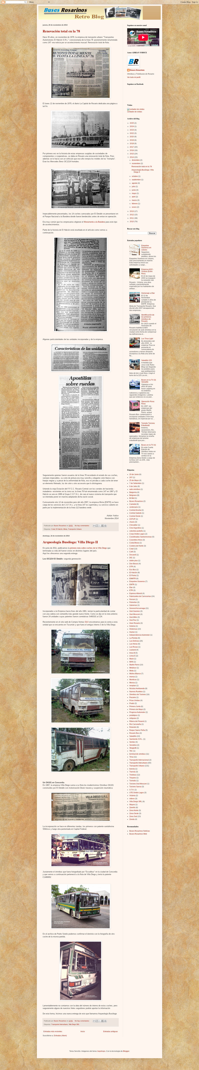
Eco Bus (132, 570)
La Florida (133, 638)
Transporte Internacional (139, 760)
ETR (131, 590)
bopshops (101, 1051)
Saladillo (132, 736)
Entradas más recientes (52, 1031)
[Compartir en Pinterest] (105, 525)
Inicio (83, 1031)
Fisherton (133, 602)
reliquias (132, 718)
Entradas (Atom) (60, 1036)
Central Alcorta (135, 510)
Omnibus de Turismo (137, 694)
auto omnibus (134, 489)
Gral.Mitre (133, 617)
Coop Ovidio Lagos (137, 534)
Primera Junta (134, 706)
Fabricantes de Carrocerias (140, 596)
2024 (132, 126)
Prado (131, 703)
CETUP (132, 519)
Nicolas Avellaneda (137, 688)
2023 (132, 130)
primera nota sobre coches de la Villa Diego (88, 548)
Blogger (126, 1051)
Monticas (133, 680)
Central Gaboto (135, 513)
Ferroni (132, 599)
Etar (131, 587)
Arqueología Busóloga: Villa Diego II (70, 541)
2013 (132, 211)
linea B (132, 653)
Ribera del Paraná (136, 721)
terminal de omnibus (137, 754)
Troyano (132, 778)
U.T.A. (131, 790)
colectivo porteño (136, 531)
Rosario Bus (134, 733)
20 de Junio (134, 474)
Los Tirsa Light (147, 339)
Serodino (133, 745)
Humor (132, 632)
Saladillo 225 (146, 360)
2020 (132, 137)
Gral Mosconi (134, 614)
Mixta (65, 529)
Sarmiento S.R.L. (136, 739)
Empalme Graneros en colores (146, 248)
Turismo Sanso (135, 787)
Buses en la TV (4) (148, 445)
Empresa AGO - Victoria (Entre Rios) (147, 271)
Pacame (132, 697)
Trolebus (132, 775)
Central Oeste (134, 516)
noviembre (136, 163)
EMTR (131, 584)
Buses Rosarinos (137, 70)
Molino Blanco (135, 674)
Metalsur (132, 668)
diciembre (136, 160)
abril (134, 197)
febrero (135, 204)
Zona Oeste (134, 813)
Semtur (132, 742)
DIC (130, 558)
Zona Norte (133, 810)
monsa (132, 677)
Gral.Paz (132, 620)
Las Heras (133, 644)
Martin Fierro (134, 665)
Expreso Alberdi (135, 593)
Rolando (132, 727)
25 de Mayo (134, 480)
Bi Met (131, 498)
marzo (134, 200)
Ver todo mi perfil (133, 77)
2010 (132, 222)
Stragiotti (132, 748)
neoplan (132, 686)
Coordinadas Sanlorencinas (140, 537)
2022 (132, 133)
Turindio (132, 781)
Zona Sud (133, 816)
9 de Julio (133, 486)
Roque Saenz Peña (137, 730)
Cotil (131, 552)
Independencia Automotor (139, 635)
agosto (135, 183)
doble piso (133, 561)
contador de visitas (134, 112)
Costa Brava (134, 543)
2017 (132, 147)
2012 (132, 215)
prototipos (133, 715)
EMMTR (132, 579)
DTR (131, 567)
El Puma (132, 575)
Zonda (131, 819)
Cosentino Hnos (135, 540)
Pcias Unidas (134, 700)
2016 (132, 150)
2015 (132, 154)
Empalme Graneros (137, 581)
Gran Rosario (134, 623)
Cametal (132, 504)
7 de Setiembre (135, 483)
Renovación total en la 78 (61, 31)
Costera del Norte (136, 546)
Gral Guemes (134, 611)
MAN (131, 662)
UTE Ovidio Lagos (136, 793)
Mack (131, 659)
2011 (132, 218)
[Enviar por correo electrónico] (94, 525)
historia (132, 626)
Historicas (133, 629)
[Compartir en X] (99, 525)
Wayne (132, 805)
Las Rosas (133, 647)
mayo (134, 193)
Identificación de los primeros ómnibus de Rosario (147, 318)
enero (134, 207)
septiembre (136, 180)
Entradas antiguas (110, 1031)
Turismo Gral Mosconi (138, 784)
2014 (132, 157)
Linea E (132, 656)
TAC (131, 751)
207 (130, 477)
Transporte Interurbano (59, 1024)
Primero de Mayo (136, 709)
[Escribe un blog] (97, 525)
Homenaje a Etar (148, 293)
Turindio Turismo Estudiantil (148, 424)
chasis (131, 522)
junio (134, 190)
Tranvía (132, 772)
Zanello (132, 807)
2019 (132, 140)
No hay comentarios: (82, 525)
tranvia (132, 769)
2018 (132, 143)
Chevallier (133, 525)
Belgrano (133, 495)
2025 (132, 123)
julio (134, 187)
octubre (135, 176)
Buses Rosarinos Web (138, 834)
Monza (132, 683)
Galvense (133, 605)
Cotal (53, 529)
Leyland (132, 650)
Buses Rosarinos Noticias (139, 831)
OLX (87, 622)
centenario (133, 507)
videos (132, 799)
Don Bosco (133, 564)
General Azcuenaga (137, 608)
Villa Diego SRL (74, 1024)
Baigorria (133, 492)
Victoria (132, 796)
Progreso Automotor (137, 712)
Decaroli (132, 555)
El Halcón (59, 529)
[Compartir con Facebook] (102, 525)
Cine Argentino (135, 528)
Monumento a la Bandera (94, 222)
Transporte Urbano (75, 529)
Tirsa (131, 757)
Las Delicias (134, 641)
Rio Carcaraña (135, 724)
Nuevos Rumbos (136, 692)
